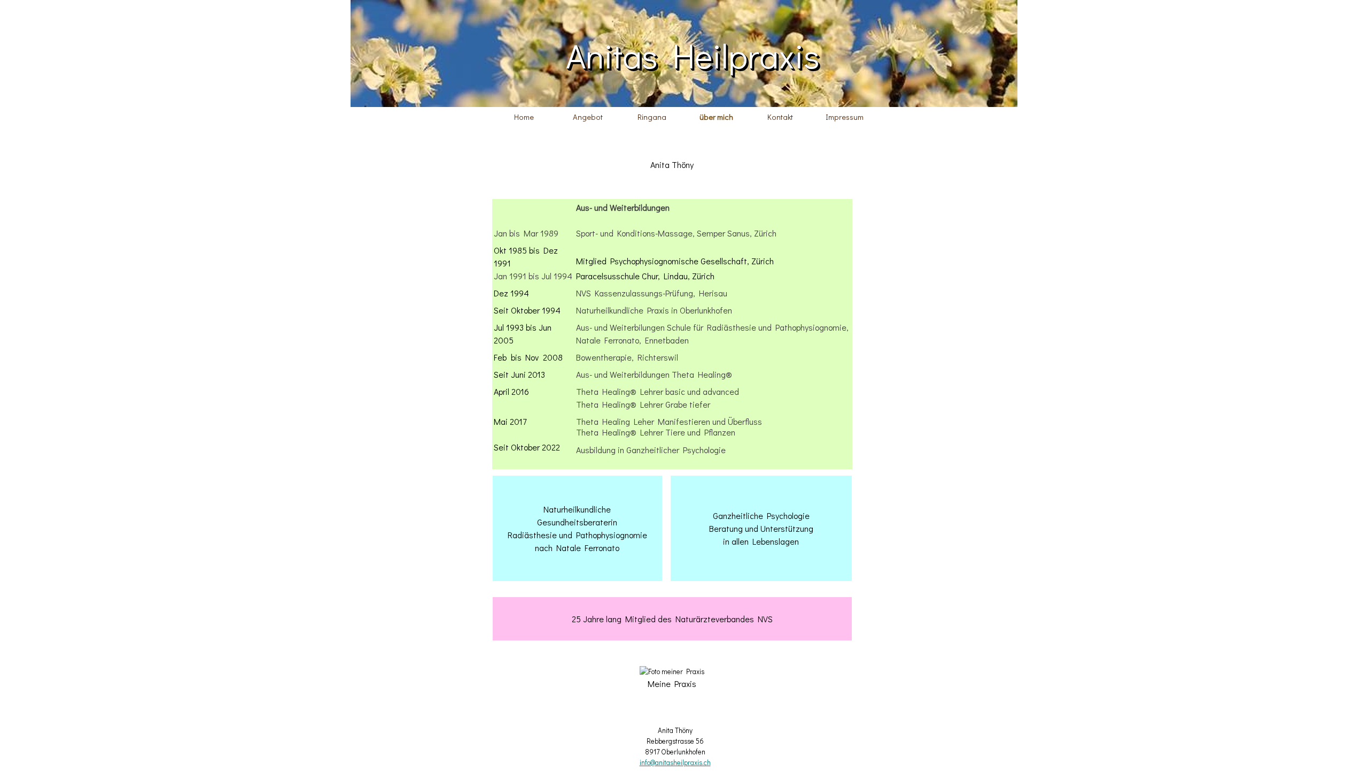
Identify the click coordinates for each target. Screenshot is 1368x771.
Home (524, 117)
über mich (716, 117)
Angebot (588, 117)
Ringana (652, 117)
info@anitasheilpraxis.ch (675, 762)
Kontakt (780, 117)
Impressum (845, 117)
